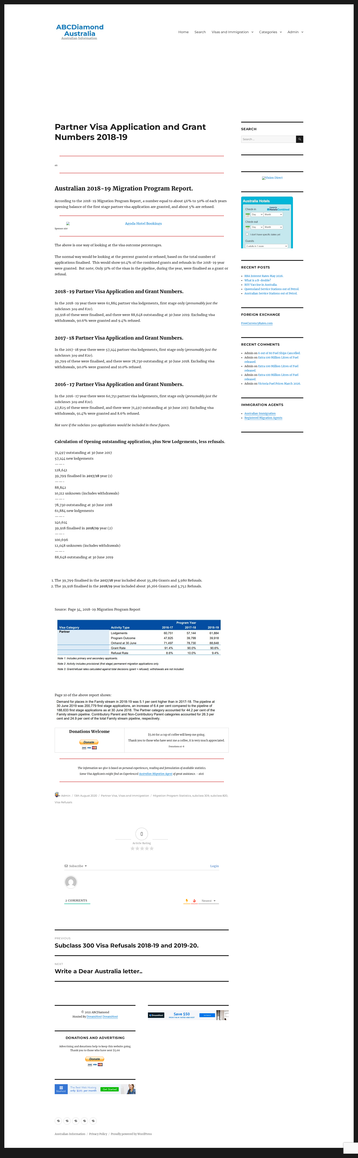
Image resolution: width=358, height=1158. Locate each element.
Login (214, 866)
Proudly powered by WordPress (131, 1134)
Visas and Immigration (230, 32)
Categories (268, 32)
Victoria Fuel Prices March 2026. (279, 383)
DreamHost (94, 1016)
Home (183, 32)
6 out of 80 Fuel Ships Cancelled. (279, 353)
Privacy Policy (98, 1134)
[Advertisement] (179, 91)
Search (200, 32)
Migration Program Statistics (172, 795)
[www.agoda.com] (141, 223)
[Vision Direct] (272, 178)
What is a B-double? (257, 280)
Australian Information (70, 1134)
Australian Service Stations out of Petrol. (270, 293)
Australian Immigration (260, 413)
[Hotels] (267, 231)
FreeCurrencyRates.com (257, 323)
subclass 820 (218, 795)
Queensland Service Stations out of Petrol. (271, 289)
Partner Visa (109, 795)
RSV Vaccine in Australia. (260, 285)
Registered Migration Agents (263, 418)
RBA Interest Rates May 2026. (263, 276)
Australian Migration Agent (155, 773)
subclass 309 (200, 795)
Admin (293, 32)
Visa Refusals (63, 802)
